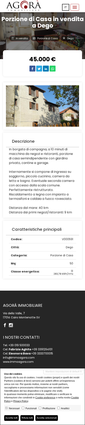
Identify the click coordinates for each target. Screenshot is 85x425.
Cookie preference (45, 397)
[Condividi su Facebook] (32, 69)
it (65, 7)
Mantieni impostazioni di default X (63, 371)
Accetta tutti (11, 418)
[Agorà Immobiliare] (23, 5)
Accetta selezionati (47, 418)
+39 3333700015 (42, 353)
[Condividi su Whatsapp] (53, 69)
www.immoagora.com (18, 362)
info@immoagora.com (19, 358)
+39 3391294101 (42, 349)
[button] (11, 106)
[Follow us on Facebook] (6, 325)
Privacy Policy (20, 401)
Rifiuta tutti (27, 418)
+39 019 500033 (19, 345)
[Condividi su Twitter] (39, 69)
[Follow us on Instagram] (12, 325)
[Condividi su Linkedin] (46, 69)
